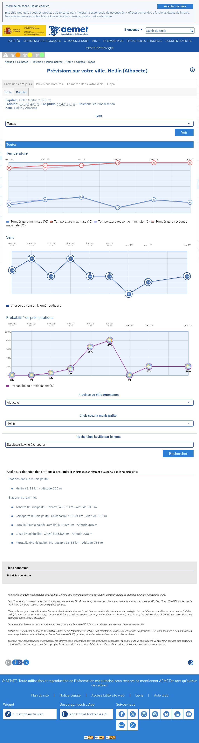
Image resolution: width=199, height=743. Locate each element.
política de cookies (102, 16)
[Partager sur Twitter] (26, 662)
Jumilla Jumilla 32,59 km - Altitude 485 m (57, 525)
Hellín (69, 62)
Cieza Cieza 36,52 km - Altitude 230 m (54, 534)
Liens (139, 695)
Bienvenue (131, 29)
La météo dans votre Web (85, 84)
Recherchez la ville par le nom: (99, 437)
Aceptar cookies (175, 6)
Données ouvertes (179, 41)
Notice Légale (70, 695)
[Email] (8, 664)
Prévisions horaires (49, 84)
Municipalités (54, 62)
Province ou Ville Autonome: (99, 394)
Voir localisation (104, 104)
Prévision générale (19, 575)
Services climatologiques (42, 41)
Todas (91, 62)
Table (8, 92)
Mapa (111, 84)
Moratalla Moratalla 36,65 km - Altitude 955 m (59, 542)
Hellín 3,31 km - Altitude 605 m (39, 488)
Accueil (9, 62)
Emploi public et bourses (144, 41)
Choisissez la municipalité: (99, 415)
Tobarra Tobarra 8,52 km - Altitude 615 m (56, 507)
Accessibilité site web (108, 695)
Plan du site (40, 695)
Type (98, 116)
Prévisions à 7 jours (18, 84)
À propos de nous (76, 41)
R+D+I (96, 41)
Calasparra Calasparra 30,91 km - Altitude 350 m (61, 516)
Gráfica (80, 62)
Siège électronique (99, 48)
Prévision (37, 62)
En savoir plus (113, 41)
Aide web (161, 695)
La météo (14, 41)
